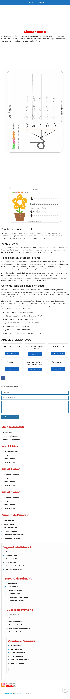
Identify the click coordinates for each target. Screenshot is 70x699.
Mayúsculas (7, 432)
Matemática (8, 455)
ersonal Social (11, 531)
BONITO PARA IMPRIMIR (35, 2)
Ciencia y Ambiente (11, 452)
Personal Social (9, 462)
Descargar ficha (12, 353)
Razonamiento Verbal (12, 538)
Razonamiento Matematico (14, 535)
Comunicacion (9, 524)
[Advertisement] (35, 17)
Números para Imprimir (11, 440)
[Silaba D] (35, 111)
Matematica (9, 521)
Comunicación (9, 459)
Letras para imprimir (10, 436)
